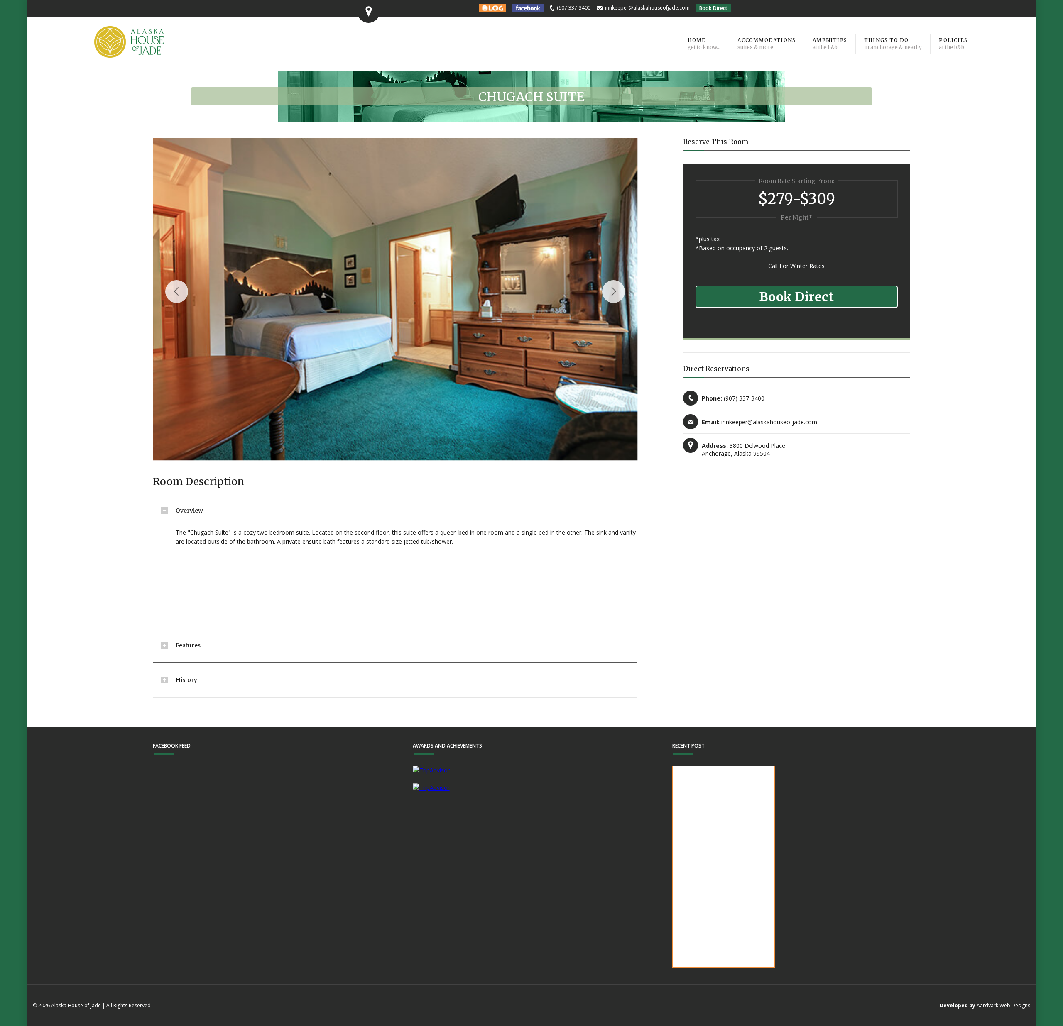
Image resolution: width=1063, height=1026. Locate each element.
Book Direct (713, 8)
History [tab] (186, 680)
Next (613, 291)
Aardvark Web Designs (1003, 1005)
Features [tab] (188, 645)
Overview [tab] (189, 510)
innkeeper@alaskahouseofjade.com (647, 7)
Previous (176, 291)
